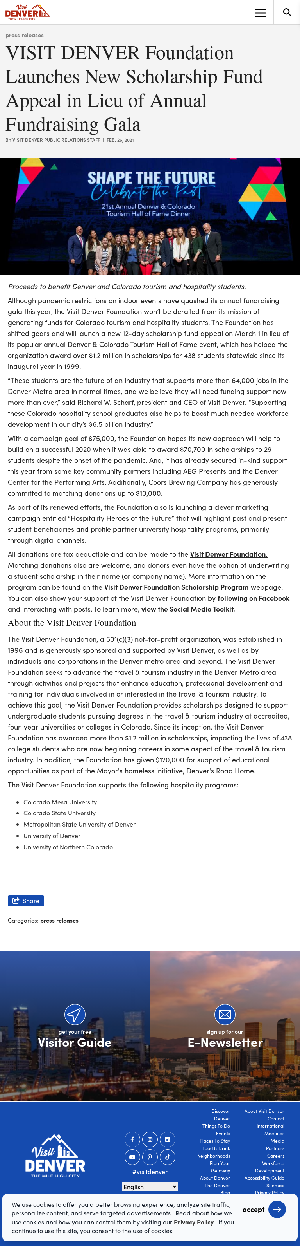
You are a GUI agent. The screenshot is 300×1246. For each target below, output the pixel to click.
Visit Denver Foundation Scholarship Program (176, 587)
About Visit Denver (264, 1111)
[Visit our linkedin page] (167, 1139)
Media (277, 1141)
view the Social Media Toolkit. (188, 609)
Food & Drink (216, 1148)
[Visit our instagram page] (150, 1139)
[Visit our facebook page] (132, 1139)
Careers (275, 1155)
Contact (276, 1118)
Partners (275, 1148)
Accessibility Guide (264, 1178)
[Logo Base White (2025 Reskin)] (55, 1155)
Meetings (274, 1133)
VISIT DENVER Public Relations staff (56, 139)
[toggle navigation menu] (260, 12)
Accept (253, 1209)
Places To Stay (215, 1141)
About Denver (215, 1178)
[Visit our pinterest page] (150, 1157)
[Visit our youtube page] (132, 1157)
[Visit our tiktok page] (167, 1157)
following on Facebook (253, 598)
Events (223, 1133)
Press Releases (24, 35)
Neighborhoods (213, 1155)
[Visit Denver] (27, 12)
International (270, 1126)
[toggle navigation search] (286, 12)
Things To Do (216, 1126)
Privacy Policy (269, 1192)
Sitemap (275, 1185)
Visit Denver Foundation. (229, 554)
